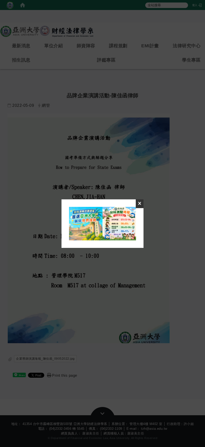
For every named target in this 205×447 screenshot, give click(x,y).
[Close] (140, 203)
